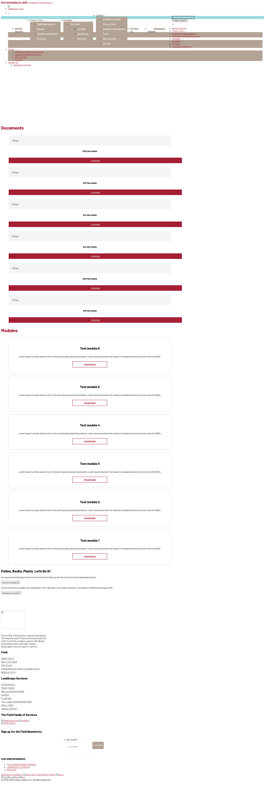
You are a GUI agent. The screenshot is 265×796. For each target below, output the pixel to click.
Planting (6, 698)
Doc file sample (90, 215)
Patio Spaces (8, 684)
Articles (107, 43)
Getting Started (18, 30)
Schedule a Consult (156, 30)
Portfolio (67, 20)
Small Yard (7, 705)
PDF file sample (90, 183)
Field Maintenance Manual (183, 33)
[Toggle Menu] (9, 13)
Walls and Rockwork (12, 691)
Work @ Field (109, 38)
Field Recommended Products (186, 36)
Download (95, 160)
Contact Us (13, 62)
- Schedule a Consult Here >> (27, 2)
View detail (89, 364)
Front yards (8, 688)
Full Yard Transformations (16, 701)
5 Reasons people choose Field (29, 51)
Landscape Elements (181, 46)
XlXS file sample (90, 151)
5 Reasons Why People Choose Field (20, 668)
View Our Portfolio (9, 583)
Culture (99, 15)
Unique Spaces (9, 708)
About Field (7, 658)
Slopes (5, 695)
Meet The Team (9, 662)
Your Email (71, 739)
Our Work (75, 24)
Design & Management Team (28, 54)
